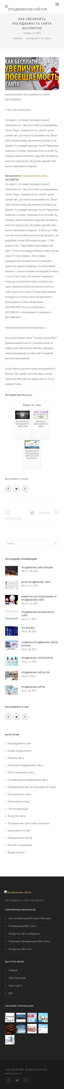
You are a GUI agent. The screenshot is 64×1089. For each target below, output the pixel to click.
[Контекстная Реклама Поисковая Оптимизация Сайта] (10, 1039)
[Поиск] (55, 543)
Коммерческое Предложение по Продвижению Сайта (39, 598)
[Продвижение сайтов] (26, 6)
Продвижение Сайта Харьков (37, 567)
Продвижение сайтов (20, 837)
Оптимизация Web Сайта (22, 926)
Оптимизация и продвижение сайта (28, 779)
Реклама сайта (16, 757)
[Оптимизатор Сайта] (10, 1017)
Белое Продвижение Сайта (35, 582)
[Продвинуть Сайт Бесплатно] (43, 1028)
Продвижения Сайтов (33, 687)
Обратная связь (17, 978)
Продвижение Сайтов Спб (35, 672)
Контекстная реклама (20, 845)
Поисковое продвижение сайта (25, 765)
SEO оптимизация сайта (21, 772)
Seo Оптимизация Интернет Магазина (30, 918)
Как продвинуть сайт (19, 743)
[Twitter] (17, 489)
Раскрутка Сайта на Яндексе (24, 933)
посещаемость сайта (35, 175)
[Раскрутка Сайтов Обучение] (21, 1017)
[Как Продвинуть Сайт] (21, 1028)
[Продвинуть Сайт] (32, 1028)
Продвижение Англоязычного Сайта (37, 614)
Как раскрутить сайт (19, 830)
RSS (11, 993)
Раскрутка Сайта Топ (20, 949)
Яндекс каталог (16, 852)
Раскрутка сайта (17, 816)
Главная (18, 38)
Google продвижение (19, 750)
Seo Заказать (28, 627)
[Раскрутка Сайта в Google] (32, 1017)
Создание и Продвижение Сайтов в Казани (39, 644)
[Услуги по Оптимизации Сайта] (10, 1028)
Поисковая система (18, 801)
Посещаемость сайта (38, 38)
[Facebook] (8, 489)
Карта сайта (15, 985)
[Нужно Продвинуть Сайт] (43, 1017)
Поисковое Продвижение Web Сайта (29, 941)
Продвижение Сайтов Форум (37, 657)
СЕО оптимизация (18, 808)
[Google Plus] (25, 489)
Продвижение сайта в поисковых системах (32, 787)
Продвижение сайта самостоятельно (28, 823)
